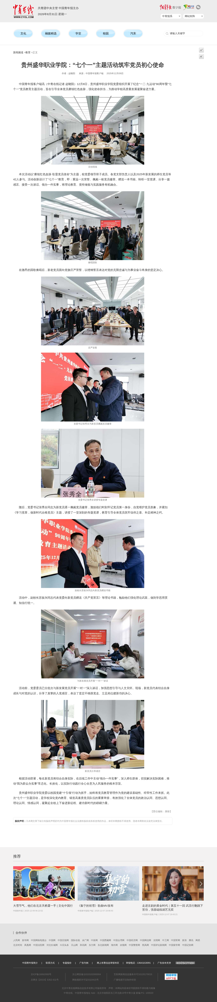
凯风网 (145, 945)
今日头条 (64, 945)
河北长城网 (52, 945)
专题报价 (67, 963)
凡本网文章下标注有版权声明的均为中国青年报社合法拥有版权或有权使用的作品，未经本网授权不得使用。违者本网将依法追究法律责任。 (89, 821)
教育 (28, 52)
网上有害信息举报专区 (108, 963)
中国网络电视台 (39, 940)
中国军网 (175, 940)
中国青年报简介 (30, 963)
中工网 (165, 940)
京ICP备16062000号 (41, 974)
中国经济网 (132, 940)
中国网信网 (145, 940)
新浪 (184, 940)
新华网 (25, 940)
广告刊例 (83, 963)
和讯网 (83, 945)
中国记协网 (187, 945)
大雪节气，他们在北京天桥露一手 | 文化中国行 (43, 905)
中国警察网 (134, 945)
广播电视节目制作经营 (125, 979)
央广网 (85, 940)
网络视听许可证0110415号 (85, 979)
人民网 (16, 940)
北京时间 (17, 945)
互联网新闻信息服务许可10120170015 (133, 974)
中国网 (52, 940)
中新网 (94, 940)
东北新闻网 (103, 945)
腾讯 (191, 940)
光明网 (156, 940)
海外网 (114, 945)
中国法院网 (38, 945)
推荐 (17, 856)
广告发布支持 (164, 963)
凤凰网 (27, 945)
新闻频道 (18, 52)
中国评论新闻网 (159, 945)
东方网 (92, 945)
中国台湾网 (118, 940)
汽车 (133, 33)
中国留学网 (174, 945)
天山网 (74, 945)
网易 (198, 940)
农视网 (123, 945)
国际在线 (75, 940)
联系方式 (50, 963)
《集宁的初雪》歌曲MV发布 (95, 905)
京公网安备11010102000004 (86, 974)
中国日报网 (63, 940)
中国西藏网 (105, 940)
